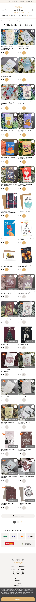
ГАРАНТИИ (18, 583)
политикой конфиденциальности (14, 594)
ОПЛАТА (18, 580)
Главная (3, 21)
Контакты (21, 1)
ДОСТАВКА (18, 578)
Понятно (18, 599)
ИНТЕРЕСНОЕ (18, 585)
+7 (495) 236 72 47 (18, 570)
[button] (2, 1)
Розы (13, 15)
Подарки (22, 15)
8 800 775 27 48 (18, 566)
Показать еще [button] (18, 516)
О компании (13, 1)
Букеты (5, 15)
